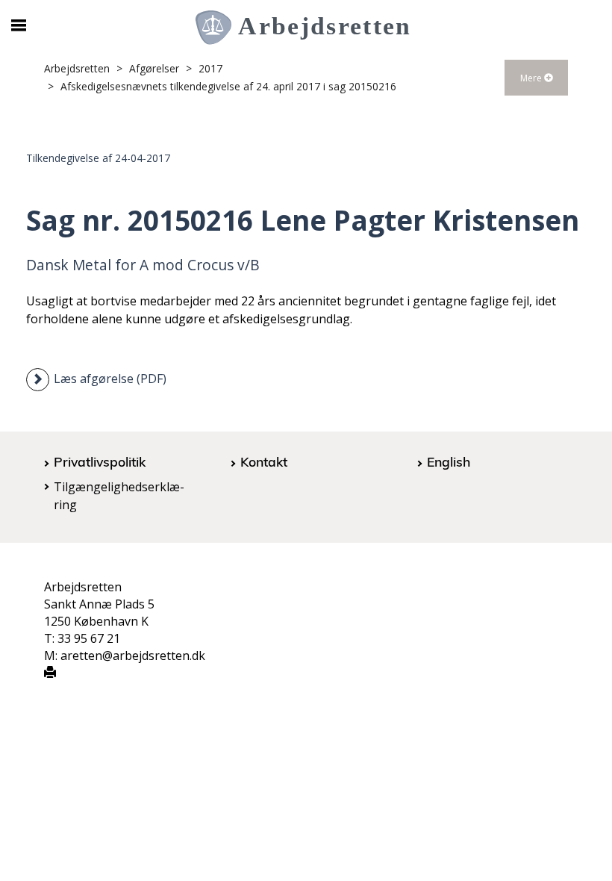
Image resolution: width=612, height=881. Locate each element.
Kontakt (263, 461)
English (448, 461)
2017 (210, 68)
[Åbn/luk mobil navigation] (18, 25)
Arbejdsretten (77, 68)
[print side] (50, 673)
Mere (532, 78)
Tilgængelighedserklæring (119, 496)
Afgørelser (154, 68)
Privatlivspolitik (100, 461)
